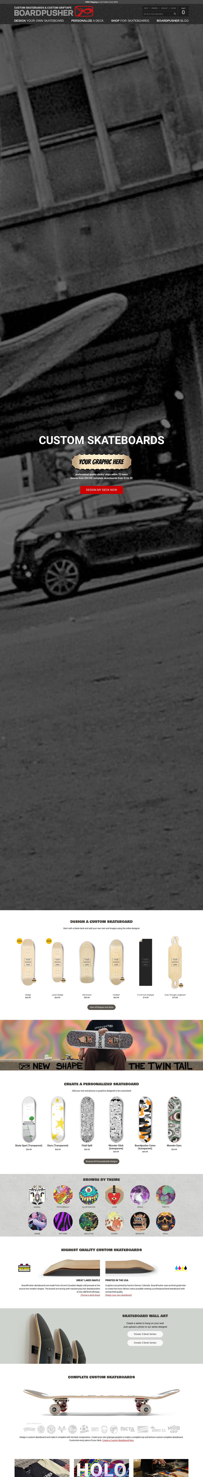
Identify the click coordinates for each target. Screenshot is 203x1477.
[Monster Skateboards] (140, 1221)
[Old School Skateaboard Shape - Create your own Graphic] (87, 962)
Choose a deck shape (90, 1295)
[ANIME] (37, 1221)
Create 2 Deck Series (145, 1342)
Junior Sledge (57, 995)
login (173, 8)
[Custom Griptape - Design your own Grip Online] (146, 962)
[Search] (174, 13)
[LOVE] (114, 1195)
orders (154, 8)
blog (173, 20)
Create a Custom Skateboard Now (118, 1440)
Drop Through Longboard (175, 995)
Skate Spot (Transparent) (28, 1145)
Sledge (28, 995)
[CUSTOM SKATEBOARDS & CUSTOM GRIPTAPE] (53, 16)
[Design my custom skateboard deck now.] (101, 470)
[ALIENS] (114, 1221)
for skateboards (130, 20)
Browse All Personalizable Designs (101, 1161)
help (146, 8)
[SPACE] (140, 1195)
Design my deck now (101, 490)
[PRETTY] (165, 1195)
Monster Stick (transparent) (116, 1147)
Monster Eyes (174, 1145)
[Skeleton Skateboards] (88, 1221)
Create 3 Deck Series (145, 1334)
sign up (164, 8)
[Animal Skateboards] (37, 1195)
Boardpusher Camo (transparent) (145, 1147)
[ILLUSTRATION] (88, 1195)
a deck (87, 20)
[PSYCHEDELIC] (63, 1195)
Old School (86, 995)
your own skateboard (39, 20)
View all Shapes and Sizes (101, 1007)
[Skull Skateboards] (165, 1221)
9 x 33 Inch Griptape (145, 995)
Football (116, 995)
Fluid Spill (87, 1145)
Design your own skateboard (118, 1295)
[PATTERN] (63, 1221)
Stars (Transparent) (57, 1145)
